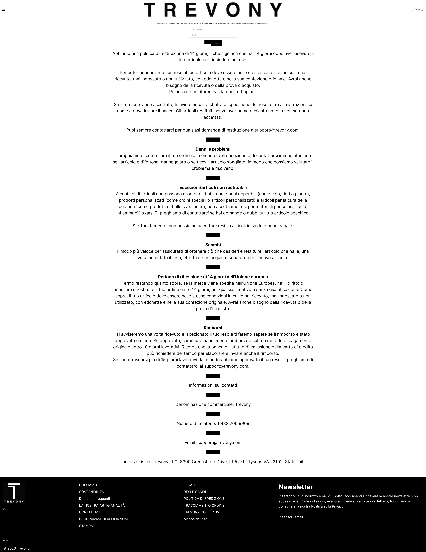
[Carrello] (422, 9)
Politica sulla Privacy (327, 506)
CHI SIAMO (88, 485)
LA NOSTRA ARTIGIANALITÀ (102, 505)
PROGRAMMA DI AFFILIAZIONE (104, 519)
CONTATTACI (89, 512)
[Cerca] (416, 9)
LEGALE (190, 485)
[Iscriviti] (421, 517)
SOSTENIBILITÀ (91, 492)
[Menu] (3, 9)
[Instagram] (4, 509)
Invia (216, 43)
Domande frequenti (94, 498)
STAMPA (86, 526)
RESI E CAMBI (195, 492)
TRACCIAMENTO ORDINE (204, 505)
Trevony (23, 548)
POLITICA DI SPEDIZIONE (204, 498)
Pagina (247, 91)
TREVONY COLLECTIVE (202, 512)
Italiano (5, 541)
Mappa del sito (195, 519)
